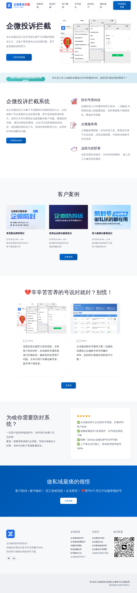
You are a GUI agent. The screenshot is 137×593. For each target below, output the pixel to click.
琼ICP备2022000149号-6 (119, 585)
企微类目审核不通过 (100, 553)
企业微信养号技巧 (78, 557)
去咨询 (69, 385)
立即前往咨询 (16, 140)
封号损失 (78, 5)
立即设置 (68, 501)
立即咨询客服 (19, 57)
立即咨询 (68, 257)
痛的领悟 (103, 5)
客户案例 (65, 5)
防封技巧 (90, 5)
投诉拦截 (52, 5)
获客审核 (40, 5)
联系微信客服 (122, 5)
